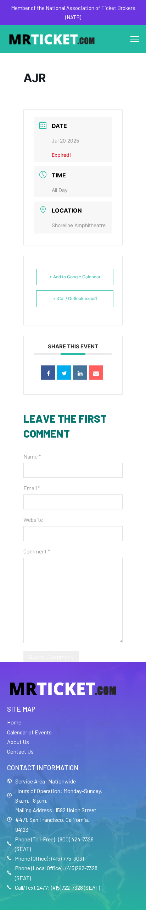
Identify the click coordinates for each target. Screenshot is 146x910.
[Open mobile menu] (134, 39)
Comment (36, 551)
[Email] (96, 372)
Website (33, 519)
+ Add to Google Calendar (74, 276)
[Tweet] (64, 372)
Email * (31, 488)
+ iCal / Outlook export (75, 298)
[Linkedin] (80, 372)
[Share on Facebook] (48, 372)
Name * (32, 456)
